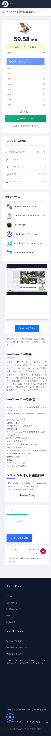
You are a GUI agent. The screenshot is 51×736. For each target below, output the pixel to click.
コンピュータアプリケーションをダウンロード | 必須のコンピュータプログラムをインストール (27, 661)
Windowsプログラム (14, 641)
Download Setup (27, 328)
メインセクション (14, 631)
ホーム (9, 596)
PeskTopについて (13, 609)
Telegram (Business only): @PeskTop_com (26, 709)
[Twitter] (10, 717)
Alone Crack (34, 549)
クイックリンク (13, 586)
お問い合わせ (11, 602)
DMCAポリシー (12, 622)
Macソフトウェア (13, 654)
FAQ (8, 615)
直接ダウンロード (27, 118)
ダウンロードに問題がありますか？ (25, 126)
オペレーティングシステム (17, 647)
